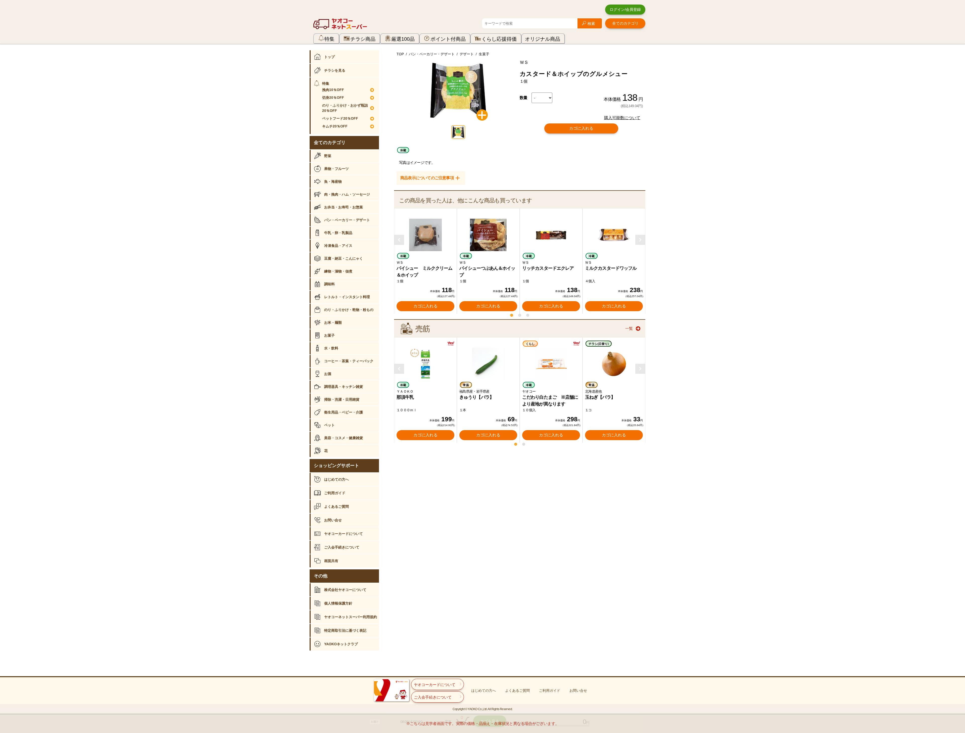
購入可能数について (622, 118)
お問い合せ (333, 520)
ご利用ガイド (334, 493)
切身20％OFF (333, 98)
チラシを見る (334, 70)
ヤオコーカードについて (343, 534)
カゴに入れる (581, 128)
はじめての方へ (336, 479)
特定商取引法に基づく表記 (345, 630)
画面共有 (331, 561)
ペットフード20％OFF (340, 118)
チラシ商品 (362, 39)
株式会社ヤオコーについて (345, 590)
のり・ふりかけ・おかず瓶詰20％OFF (345, 108)
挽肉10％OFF (333, 90)
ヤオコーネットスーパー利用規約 (350, 617)
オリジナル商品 (542, 39)
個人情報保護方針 (338, 603)
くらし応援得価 (499, 39)
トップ (329, 57)
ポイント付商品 (448, 39)
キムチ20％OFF (335, 126)
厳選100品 (403, 39)
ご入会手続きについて (341, 547)
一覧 (629, 328)
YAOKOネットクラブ (341, 644)
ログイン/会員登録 (625, 9)
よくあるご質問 (336, 507)
